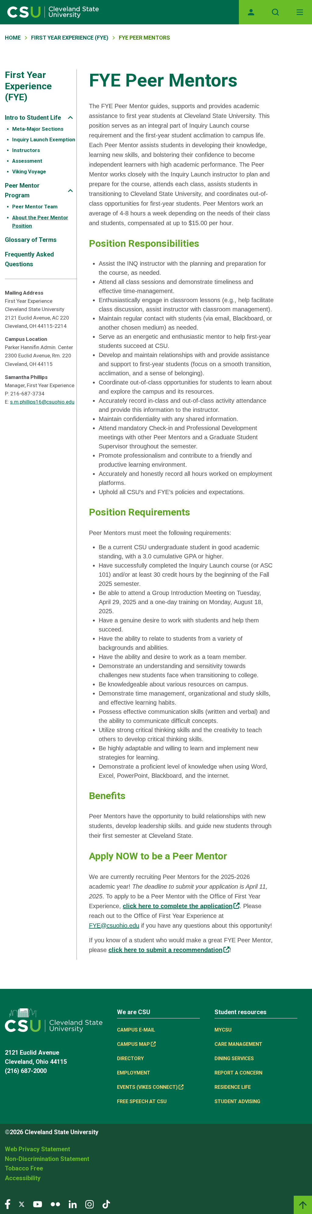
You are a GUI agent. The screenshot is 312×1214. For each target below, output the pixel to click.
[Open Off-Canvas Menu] (300, 12)
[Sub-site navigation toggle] (70, 117)
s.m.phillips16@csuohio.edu (42, 402)
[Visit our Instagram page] (89, 1204)
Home (13, 37)
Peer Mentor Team (35, 207)
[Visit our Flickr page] (55, 1204)
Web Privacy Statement (37, 1149)
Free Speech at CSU (142, 1101)
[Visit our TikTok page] (106, 1204)
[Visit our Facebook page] (7, 1204)
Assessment (27, 161)
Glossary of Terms (31, 239)
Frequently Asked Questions (29, 259)
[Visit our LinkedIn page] (73, 1204)
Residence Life (232, 1087)
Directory (130, 1058)
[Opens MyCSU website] (251, 12)
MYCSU (223, 1030)
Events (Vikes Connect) (147, 1087)
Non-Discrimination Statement (47, 1159)
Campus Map (133, 1044)
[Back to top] (303, 1205)
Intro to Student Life (33, 117)
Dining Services (234, 1058)
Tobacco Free (24, 1168)
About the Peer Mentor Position (40, 221)
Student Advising (237, 1101)
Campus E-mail (136, 1030)
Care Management (238, 1044)
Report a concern (238, 1073)
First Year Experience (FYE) (69, 37)
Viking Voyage (29, 171)
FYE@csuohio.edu (114, 925)
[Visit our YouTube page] (37, 1204)
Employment (133, 1073)
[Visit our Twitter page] (21, 1204)
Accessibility (23, 1178)
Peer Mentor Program (22, 190)
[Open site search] (275, 12)
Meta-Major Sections (37, 129)
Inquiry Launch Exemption (43, 139)
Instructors (26, 150)
